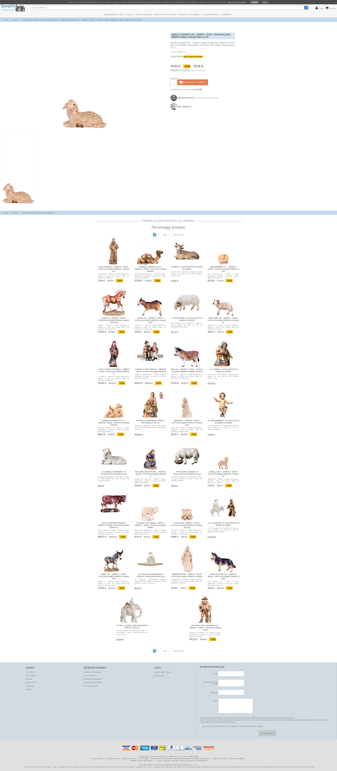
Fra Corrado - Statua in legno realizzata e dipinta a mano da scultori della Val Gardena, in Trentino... (113, 276)
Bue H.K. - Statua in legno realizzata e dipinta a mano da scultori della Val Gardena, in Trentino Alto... (186, 376)
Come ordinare (89, 675)
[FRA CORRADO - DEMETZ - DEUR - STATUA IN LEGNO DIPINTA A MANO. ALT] (114, 250)
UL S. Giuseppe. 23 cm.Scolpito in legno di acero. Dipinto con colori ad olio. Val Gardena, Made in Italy (223, 530)
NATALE (130, 14)
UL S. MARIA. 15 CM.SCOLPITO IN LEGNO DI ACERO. (224, 370)
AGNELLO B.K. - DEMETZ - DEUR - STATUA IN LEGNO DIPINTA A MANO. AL (223, 474)
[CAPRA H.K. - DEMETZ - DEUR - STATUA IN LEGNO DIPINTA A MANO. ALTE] (150, 302)
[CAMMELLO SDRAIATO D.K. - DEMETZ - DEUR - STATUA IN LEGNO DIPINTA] (150, 250)
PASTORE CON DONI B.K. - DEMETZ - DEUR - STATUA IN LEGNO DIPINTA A (150, 474)
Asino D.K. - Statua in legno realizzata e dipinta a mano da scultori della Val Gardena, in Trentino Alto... (113, 583)
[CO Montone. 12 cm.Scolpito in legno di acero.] (187, 302)
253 (165, 235)
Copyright (30, 686)
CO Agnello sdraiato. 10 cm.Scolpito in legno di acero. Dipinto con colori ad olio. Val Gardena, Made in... (113, 479)
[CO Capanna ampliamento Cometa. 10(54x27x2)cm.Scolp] (150, 558)
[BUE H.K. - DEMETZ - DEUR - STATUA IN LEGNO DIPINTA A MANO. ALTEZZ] (186, 353)
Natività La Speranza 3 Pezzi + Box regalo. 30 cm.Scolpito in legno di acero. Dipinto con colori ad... (150, 427)
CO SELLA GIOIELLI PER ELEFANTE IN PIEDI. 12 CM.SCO (132, 626)
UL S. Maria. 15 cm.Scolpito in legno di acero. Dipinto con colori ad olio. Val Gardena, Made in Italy (223, 376)
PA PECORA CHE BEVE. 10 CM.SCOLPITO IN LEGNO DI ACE (187, 473)
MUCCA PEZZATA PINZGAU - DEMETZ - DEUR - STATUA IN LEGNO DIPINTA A (114, 525)
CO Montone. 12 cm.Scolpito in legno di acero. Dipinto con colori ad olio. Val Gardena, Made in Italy (186, 325)
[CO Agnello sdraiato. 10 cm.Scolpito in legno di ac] (114, 455)
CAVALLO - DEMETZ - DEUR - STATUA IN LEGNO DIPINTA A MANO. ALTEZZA (114, 320)
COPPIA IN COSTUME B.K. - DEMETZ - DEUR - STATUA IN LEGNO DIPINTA (150, 370)
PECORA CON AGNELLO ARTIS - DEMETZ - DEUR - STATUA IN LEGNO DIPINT (150, 525)
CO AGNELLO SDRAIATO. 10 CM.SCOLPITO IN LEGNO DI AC (114, 473)
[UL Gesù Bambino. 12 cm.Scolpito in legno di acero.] (223, 404)
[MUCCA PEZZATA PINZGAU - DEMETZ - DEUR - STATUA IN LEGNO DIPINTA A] (114, 503)
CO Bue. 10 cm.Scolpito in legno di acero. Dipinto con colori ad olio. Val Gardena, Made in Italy (186, 274)
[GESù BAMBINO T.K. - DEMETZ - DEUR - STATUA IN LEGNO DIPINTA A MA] (223, 250)
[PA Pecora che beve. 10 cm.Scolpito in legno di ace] (187, 455)
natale (15, 20)
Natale (15, 213)
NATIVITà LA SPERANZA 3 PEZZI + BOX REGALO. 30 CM (150, 421)
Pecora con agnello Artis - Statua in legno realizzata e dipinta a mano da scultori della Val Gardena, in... (150, 532)
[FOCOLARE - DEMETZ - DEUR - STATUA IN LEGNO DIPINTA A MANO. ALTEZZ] (187, 507)
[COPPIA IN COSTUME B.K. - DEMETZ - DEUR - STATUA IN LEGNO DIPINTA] (150, 350)
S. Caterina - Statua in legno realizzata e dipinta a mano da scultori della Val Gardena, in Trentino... (113, 378)
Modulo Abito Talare (162, 672)
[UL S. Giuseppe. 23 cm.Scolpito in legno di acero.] (223, 507)
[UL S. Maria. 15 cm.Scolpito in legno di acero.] (223, 353)
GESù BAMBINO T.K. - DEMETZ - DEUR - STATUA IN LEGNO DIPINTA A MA (223, 269)
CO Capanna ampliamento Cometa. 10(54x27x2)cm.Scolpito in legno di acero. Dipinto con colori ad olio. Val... (150, 581)
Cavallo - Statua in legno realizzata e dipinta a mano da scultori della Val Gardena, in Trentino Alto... (113, 327)
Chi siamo (30, 672)
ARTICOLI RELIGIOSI (143, 14)
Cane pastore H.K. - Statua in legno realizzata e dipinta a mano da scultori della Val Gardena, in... (223, 583)
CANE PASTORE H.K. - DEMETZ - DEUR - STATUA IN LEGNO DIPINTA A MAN (223, 576)
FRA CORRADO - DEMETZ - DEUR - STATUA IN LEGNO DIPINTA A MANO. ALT (114, 269)
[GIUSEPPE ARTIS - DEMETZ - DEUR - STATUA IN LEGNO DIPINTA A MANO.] (187, 558)
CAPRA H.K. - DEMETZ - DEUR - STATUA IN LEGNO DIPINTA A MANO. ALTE (150, 320)
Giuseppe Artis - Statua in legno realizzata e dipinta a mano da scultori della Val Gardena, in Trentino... (186, 581)
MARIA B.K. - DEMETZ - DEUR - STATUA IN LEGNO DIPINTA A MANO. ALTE (187, 422)
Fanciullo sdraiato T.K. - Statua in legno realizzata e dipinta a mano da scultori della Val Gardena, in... (113, 429)
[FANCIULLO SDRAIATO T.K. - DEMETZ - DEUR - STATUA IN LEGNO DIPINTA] (114, 404)
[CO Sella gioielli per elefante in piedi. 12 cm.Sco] (132, 609)
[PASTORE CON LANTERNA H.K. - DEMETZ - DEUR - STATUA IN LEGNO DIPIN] (205, 609)
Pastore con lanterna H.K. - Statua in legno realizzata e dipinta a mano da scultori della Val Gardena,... (205, 634)
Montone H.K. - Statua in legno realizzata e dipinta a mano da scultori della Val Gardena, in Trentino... (223, 327)
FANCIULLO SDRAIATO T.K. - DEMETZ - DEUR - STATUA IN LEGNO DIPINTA (114, 422)
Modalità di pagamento (93, 679)
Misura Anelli (159, 675)
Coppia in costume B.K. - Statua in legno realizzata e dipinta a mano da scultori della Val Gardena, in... (150, 376)
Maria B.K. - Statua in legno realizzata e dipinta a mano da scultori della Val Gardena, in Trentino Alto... (186, 429)
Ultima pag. (178, 235)
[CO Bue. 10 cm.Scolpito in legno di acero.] (187, 250)
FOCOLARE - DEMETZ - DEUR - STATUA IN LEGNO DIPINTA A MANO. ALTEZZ (187, 525)
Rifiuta (265, 2)
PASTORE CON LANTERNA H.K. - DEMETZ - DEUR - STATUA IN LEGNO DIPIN (205, 627)
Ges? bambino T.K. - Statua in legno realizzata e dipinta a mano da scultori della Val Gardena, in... (223, 276)
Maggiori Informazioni (237, 2)
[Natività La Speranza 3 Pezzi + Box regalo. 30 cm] (150, 404)
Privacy (29, 689)
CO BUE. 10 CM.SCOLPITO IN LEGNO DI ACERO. (187, 268)
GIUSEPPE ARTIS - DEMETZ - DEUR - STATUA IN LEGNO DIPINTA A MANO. (187, 575)
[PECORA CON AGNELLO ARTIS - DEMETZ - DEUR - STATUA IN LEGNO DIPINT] (150, 507)
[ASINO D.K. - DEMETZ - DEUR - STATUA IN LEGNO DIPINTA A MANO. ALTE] (113, 558)
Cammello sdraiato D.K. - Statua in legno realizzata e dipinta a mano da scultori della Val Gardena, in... (150, 276)
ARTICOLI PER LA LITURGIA (166, 14)
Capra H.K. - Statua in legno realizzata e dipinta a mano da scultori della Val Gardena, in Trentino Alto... (150, 327)
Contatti (29, 679)
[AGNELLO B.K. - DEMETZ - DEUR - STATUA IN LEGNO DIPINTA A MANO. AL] (223, 455)
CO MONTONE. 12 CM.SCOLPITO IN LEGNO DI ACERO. (187, 319)
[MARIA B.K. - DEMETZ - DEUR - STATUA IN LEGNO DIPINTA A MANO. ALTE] (186, 404)
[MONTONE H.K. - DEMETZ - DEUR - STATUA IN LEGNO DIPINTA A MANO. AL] (223, 302)
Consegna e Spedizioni (93, 682)
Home (5, 20)
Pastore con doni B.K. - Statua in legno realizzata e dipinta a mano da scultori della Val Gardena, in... (150, 481)
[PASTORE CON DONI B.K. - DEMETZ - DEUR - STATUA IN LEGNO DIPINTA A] (150, 455)
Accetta (255, 2)
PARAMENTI (227, 14)
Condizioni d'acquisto (92, 672)
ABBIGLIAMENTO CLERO (114, 14)
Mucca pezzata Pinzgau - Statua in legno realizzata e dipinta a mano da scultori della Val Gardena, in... (113, 532)
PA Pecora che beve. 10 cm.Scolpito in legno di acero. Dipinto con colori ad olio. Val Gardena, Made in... (186, 479)
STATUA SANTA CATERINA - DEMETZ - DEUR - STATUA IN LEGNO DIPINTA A (114, 371)
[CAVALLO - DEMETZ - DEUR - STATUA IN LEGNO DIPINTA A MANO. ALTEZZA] (113, 302)
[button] (84, 205)
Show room (31, 682)
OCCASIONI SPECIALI (211, 14)
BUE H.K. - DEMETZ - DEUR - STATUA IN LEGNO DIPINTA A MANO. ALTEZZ (187, 370)
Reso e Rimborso (90, 686)
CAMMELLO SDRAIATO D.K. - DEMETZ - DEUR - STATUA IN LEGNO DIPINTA (150, 269)
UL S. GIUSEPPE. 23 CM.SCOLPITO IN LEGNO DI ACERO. (223, 524)
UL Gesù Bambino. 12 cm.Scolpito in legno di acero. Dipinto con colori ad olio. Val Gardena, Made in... (223, 427)
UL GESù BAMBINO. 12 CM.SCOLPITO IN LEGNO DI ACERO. (223, 421)
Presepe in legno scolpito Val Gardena (40, 19)
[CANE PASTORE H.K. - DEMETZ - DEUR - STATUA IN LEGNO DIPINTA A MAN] (223, 558)
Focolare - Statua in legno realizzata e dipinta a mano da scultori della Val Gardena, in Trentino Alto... (186, 532)
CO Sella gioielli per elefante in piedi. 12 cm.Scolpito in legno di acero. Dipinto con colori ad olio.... (132, 632)
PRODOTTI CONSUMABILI (189, 14)
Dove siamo (31, 675)
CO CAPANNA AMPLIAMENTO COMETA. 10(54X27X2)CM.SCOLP (150, 575)
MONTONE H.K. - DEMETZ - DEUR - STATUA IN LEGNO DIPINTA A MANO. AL (223, 320)
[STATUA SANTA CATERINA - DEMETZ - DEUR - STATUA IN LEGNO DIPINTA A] (113, 353)
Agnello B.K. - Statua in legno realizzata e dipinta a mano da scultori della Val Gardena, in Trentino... (223, 481)
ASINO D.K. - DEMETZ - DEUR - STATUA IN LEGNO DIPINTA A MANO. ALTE (114, 576)
